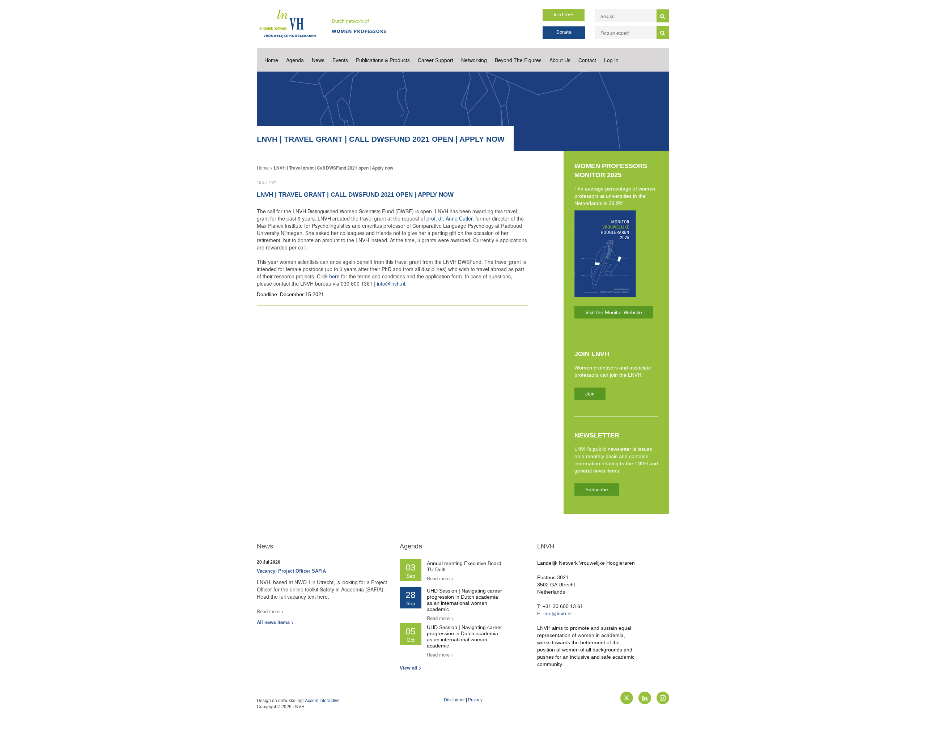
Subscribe (596, 489)
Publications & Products (383, 60)
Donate (564, 32)
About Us (559, 60)
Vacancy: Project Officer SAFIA (291, 571)
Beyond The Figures (518, 60)
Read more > (270, 611)
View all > (411, 667)
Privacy (475, 699)
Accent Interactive (322, 700)
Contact (587, 60)
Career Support (435, 60)
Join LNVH (563, 15)
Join (590, 394)
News (318, 60)
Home (271, 60)
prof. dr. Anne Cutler (449, 218)
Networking (474, 60)
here (334, 276)
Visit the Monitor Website (613, 312)
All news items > (275, 622)
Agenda (295, 60)
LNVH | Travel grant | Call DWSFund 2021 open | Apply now (333, 167)
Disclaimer (454, 699)
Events (340, 60)
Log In (611, 60)
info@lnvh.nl (391, 283)
